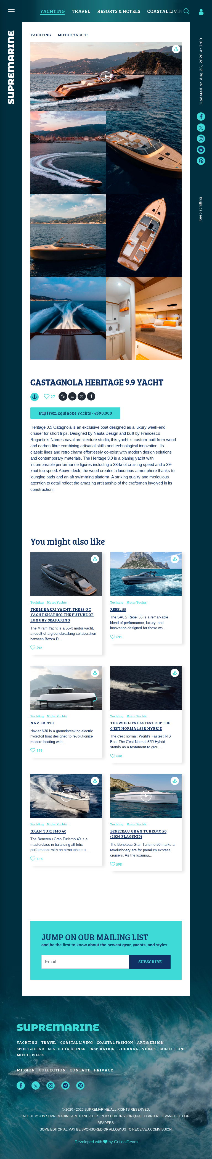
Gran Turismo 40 (48, 831)
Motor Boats (30, 1054)
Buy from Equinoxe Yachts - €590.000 (75, 413)
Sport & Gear (30, 1048)
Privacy (103, 1070)
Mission (26, 1070)
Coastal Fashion (115, 1042)
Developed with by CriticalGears (106, 1141)
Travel (81, 11)
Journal (128, 1048)
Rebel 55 (118, 609)
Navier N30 (42, 722)
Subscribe (150, 961)
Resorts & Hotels (118, 11)
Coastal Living (166, 11)
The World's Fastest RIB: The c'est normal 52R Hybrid (140, 725)
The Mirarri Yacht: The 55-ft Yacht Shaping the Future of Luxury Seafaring (62, 615)
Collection (52, 1070)
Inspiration (102, 1048)
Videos (149, 1048)
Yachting (52, 11)
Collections (173, 1048)
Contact (80, 1070)
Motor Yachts (73, 34)
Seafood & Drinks (66, 1048)
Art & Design (150, 1042)
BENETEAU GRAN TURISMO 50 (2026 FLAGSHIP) (138, 833)
